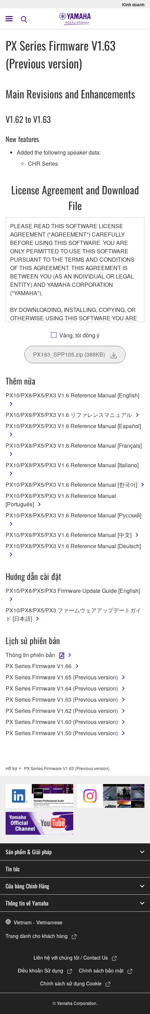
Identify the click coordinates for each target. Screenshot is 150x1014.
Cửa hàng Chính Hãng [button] (27, 886)
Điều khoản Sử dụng (40, 970)
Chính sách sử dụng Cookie (71, 983)
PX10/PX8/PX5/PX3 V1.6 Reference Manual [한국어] (71, 484)
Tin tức (13, 869)
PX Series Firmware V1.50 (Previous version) (62, 733)
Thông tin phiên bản (30, 655)
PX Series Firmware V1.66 (39, 666)
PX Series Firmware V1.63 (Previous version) (62, 699)
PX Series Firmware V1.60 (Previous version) (62, 722)
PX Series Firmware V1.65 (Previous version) (62, 677)
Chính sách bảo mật (101, 970)
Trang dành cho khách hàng (37, 935)
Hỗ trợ (11, 768)
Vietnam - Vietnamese (38, 922)
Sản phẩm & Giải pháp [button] (29, 852)
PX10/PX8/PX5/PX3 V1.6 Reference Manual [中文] (69, 535)
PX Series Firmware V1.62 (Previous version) (62, 711)
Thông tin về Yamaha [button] (27, 903)
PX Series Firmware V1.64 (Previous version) (62, 688)
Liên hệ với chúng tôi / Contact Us (70, 957)
